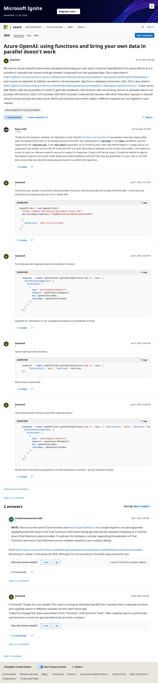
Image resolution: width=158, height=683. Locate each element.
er (77, 144)
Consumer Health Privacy (93, 674)
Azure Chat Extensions (82, 527)
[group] (82, 444)
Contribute (58, 674)
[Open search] (143, 27)
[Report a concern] (32, 166)
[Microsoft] (6, 27)
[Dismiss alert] (151, 6)
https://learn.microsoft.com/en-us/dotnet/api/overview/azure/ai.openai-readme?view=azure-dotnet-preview (79, 549)
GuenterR (15, 59)
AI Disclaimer (9, 674)
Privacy (71, 674)
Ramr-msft (20, 129)
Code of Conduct (138, 674)
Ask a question (145, 35)
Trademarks (8, 678)
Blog (44, 674)
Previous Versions (29, 674)
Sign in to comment (14, 497)
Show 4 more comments (16, 489)
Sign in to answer (13, 656)
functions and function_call (96, 137)
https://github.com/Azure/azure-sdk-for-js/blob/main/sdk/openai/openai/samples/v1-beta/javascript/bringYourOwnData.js (76, 77)
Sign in (150, 26)
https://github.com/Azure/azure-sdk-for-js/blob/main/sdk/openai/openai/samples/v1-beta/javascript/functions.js (70, 85)
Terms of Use (119, 674)
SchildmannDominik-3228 (28, 518)
